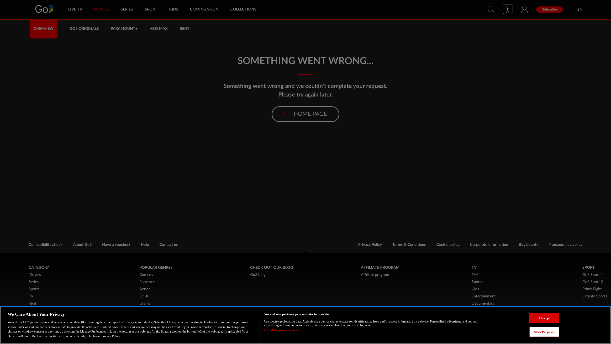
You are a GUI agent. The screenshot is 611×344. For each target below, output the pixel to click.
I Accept (544, 318)
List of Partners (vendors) (281, 330)
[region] (305, 325)
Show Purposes (544, 331)
